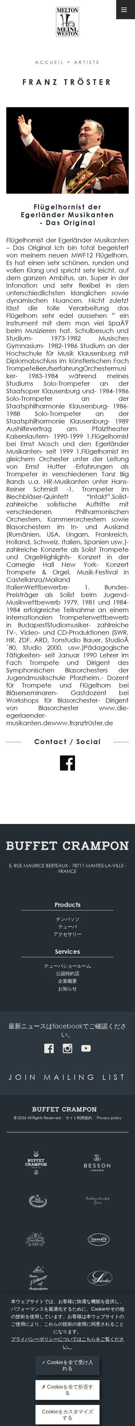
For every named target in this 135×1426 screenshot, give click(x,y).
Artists (87, 62)
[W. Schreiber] (98, 1278)
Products (68, 904)
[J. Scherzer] (37, 1278)
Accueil (49, 62)
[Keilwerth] (98, 1239)
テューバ (67, 926)
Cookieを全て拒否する (69, 1390)
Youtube (86, 1048)
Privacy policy (109, 1117)
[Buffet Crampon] (37, 1163)
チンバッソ (67, 919)
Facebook (67, 763)
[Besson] (98, 1163)
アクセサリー (67, 934)
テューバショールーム (67, 966)
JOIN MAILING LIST (67, 1076)
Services (67, 951)
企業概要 (67, 981)
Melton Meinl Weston (67, 25)
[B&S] (37, 1201)
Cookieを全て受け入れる (69, 1365)
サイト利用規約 (79, 1117)
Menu (125, 9)
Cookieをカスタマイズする (67, 1414)
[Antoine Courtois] (98, 1201)
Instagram (67, 1048)
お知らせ (67, 988)
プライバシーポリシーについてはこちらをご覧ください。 (67, 1342)
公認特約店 (67, 973)
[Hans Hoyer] (37, 1239)
